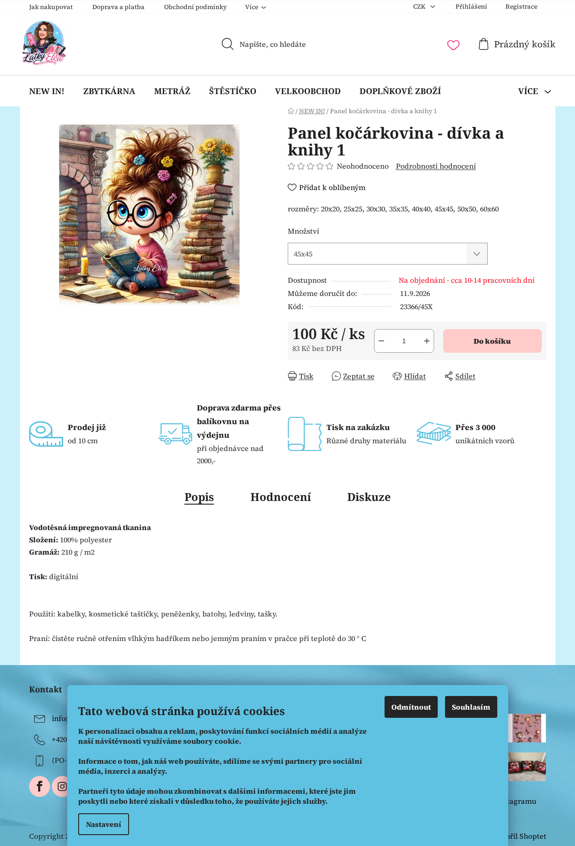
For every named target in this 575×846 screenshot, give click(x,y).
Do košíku (492, 341)
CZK (420, 6)
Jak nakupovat (51, 6)
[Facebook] (39, 786)
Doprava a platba (118, 6)
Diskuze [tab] (369, 496)
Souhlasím (471, 707)
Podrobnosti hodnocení (436, 166)
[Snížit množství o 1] (381, 341)
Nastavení (103, 824)
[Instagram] (62, 786)
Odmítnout (411, 707)
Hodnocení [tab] (280, 496)
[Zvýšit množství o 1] (427, 341)
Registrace (521, 6)
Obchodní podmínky (195, 6)
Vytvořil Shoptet (518, 836)
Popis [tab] (199, 496)
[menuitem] (47, 90)
